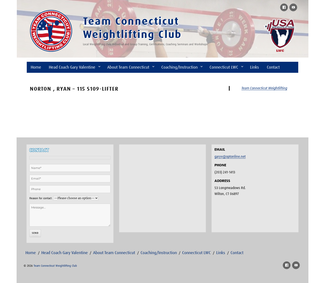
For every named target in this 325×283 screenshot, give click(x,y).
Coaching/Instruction (179, 67)
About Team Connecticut (128, 67)
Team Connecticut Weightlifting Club (55, 265)
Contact (273, 67)
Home (36, 67)
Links (254, 67)
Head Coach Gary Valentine (72, 67)
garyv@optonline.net (230, 156)
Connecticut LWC (224, 67)
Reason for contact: (40, 198)
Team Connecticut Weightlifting (264, 88)
